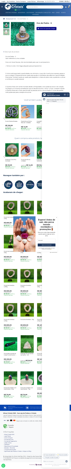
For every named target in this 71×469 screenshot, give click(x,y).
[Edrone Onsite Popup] (35, 234)
